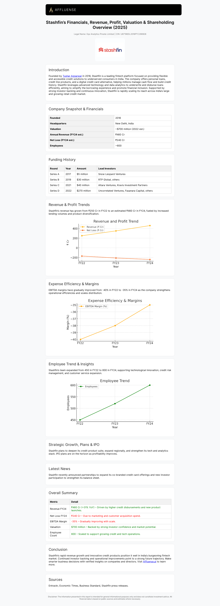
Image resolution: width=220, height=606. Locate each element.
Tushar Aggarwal (72, 75)
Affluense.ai (149, 561)
